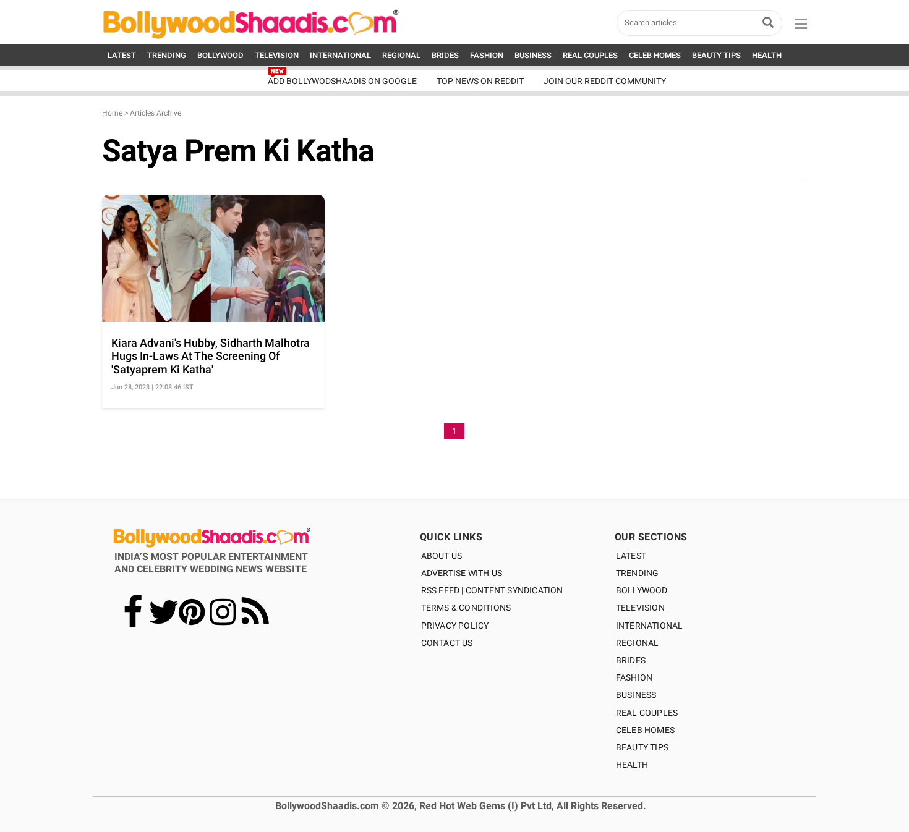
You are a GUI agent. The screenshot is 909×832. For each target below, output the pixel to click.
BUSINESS (533, 55)
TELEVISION (277, 55)
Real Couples (647, 713)
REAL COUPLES (590, 55)
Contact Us (447, 643)
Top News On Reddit (480, 81)
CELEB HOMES (655, 55)
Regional (637, 643)
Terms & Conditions (466, 608)
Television (640, 608)
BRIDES (445, 55)
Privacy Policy (455, 625)
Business (636, 695)
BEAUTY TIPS (716, 55)
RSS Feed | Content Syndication (492, 590)
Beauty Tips (642, 747)
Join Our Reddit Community (605, 81)
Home (112, 113)
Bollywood (642, 590)
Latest (631, 556)
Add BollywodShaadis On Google (342, 81)
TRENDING (166, 55)
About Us (442, 556)
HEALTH (767, 55)
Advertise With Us (461, 573)
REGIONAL (401, 55)
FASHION (486, 55)
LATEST (122, 55)
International (649, 625)
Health (632, 765)
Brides (631, 660)
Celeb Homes (645, 730)
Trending (637, 573)
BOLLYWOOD (220, 55)
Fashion (634, 677)
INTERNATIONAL (340, 55)
